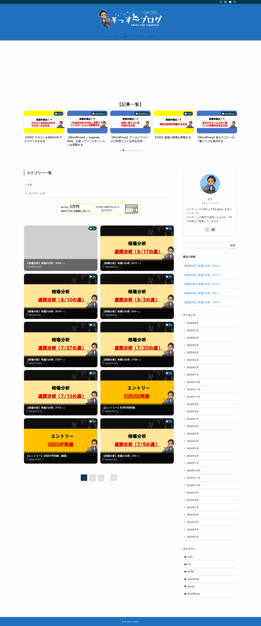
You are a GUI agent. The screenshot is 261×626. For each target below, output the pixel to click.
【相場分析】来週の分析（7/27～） (203, 302)
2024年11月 (193, 389)
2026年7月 (193, 330)
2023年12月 (193, 470)
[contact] (230, 2)
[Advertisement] (130, 67)
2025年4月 (193, 352)
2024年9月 (193, 404)
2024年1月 (193, 463)
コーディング (36, 193)
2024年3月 (193, 448)
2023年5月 (193, 522)
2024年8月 (193, 411)
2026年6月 (193, 337)
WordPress (193, 593)
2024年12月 (193, 382)
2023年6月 (193, 514)
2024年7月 (193, 419)
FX (30, 185)
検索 (232, 245)
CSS (189, 556)
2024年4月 (193, 441)
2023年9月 (193, 492)
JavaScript (193, 579)
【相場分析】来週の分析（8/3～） (202, 293)
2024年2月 (193, 455)
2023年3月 (193, 536)
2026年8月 (193, 323)
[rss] (225, 2)
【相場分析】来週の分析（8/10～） (203, 284)
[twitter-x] (221, 2)
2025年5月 (193, 345)
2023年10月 (193, 485)
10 (113, 477)
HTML (190, 571)
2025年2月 (193, 367)
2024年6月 (193, 426)
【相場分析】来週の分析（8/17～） (203, 275)
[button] (120, 150)
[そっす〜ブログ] (130, 18)
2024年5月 (193, 433)
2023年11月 (193, 477)
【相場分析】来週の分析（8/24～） (203, 265)
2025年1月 (193, 374)
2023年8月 (193, 500)
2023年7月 (193, 507)
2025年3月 (193, 359)
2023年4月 (193, 529)
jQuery (191, 586)
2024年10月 (193, 396)
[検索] (234, 2)
